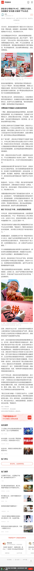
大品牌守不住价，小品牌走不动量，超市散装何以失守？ (10, 476)
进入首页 (17, 559)
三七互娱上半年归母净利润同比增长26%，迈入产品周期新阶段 (11, 429)
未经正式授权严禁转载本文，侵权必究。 (11, 411)
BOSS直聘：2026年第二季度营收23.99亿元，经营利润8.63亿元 (11, 439)
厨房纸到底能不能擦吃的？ (9, 506)
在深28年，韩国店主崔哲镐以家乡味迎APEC (11, 449)
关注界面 (9, 559)
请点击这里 (13, 409)
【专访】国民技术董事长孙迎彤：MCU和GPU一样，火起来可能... (11, 517)
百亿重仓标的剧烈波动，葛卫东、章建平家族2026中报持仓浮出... (11, 487)
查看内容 (7, 553)
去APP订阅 (19, 553)
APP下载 (25, 559)
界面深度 (9, 543)
